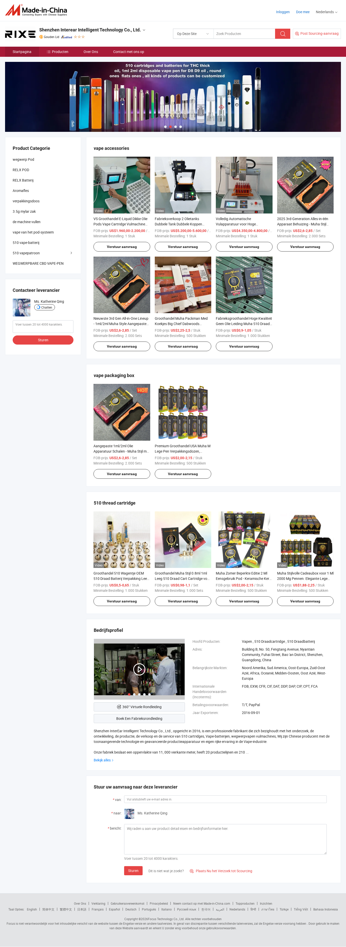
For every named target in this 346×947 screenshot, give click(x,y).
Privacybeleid (159, 903)
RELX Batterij (23, 180)
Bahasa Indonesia (325, 909)
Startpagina (22, 51)
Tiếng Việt (301, 909)
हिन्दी (253, 909)
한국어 (205, 909)
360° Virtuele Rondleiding (142, 706)
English (32, 909)
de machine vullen (27, 221)
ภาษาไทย (267, 909)
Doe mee (303, 11)
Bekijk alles (102, 760)
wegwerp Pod (23, 159)
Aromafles (21, 190)
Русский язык (186, 909)
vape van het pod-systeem (33, 232)
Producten (60, 51)
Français (98, 909)
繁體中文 (66, 909)
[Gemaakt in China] (37, 10)
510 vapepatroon (26, 253)
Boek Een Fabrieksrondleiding (139, 718)
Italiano (166, 909)
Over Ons (91, 51)
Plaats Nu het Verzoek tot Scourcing (221, 870)
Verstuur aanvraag (122, 247)
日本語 (81, 909)
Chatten (46, 307)
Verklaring (98, 903)
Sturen (133, 870)
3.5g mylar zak (24, 211)
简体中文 (48, 909)
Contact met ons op (128, 51)
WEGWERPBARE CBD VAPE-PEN (38, 263)
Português (149, 909)
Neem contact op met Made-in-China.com (201, 903)
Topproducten (245, 903)
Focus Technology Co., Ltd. (166, 919)
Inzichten (266, 903)
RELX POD (21, 169)
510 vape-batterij (26, 242)
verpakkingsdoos (26, 201)
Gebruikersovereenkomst (127, 903)
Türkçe (284, 909)
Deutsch (131, 909)
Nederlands (237, 909)
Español (114, 909)
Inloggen (283, 11)
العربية (220, 909)
